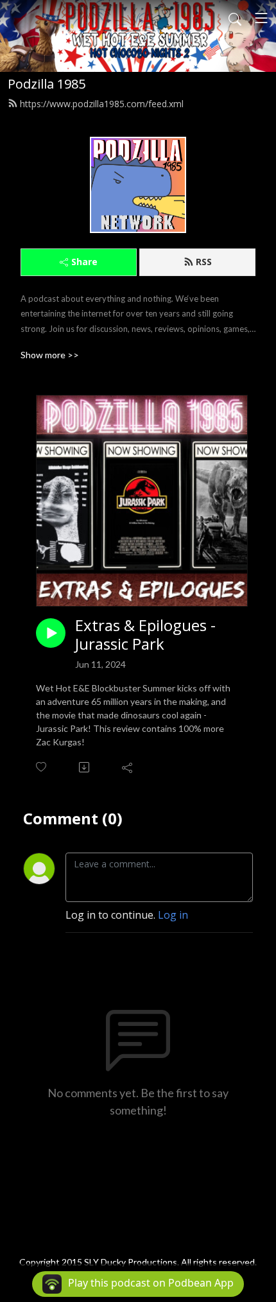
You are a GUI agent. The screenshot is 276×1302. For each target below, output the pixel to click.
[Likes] (42, 767)
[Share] (128, 767)
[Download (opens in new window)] (85, 767)
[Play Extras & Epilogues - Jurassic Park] (50, 633)
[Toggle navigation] (261, 18)
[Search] (234, 18)
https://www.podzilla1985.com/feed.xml (102, 104)
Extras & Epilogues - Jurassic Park (145, 635)
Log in (173, 915)
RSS (204, 262)
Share (84, 262)
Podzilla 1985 (46, 83)
